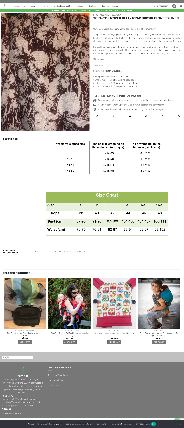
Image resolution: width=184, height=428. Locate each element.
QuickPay (105, 6)
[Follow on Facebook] (3, 396)
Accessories (34, 6)
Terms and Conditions (58, 375)
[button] (160, 6)
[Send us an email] (9, 396)
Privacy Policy (54, 385)
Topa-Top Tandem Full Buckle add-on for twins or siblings (69, 334)
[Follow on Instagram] (6, 396)
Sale (46, 6)
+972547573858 (9, 399)
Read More (23, 392)
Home (95, 15)
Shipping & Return (56, 380)
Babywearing (19, 6)
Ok (153, 424)
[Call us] (12, 396)
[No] (180, 425)
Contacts (93, 6)
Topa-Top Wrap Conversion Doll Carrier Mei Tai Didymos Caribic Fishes (159, 334)
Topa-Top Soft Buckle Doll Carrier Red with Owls (114, 333)
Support (80, 6)
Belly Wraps (116, 15)
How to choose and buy (62, 6)
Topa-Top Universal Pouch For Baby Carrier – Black (25, 334)
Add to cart (25, 342)
